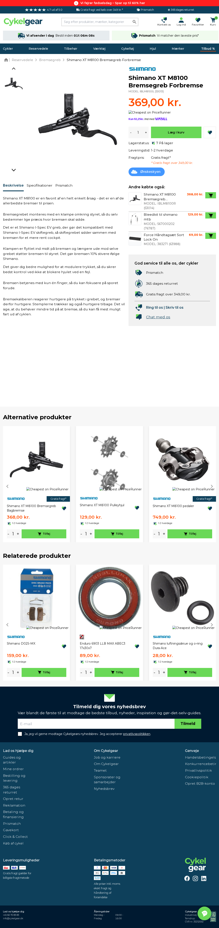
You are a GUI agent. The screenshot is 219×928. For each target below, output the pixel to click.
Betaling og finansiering (13, 814)
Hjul (153, 49)
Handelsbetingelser (200, 757)
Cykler (8, 49)
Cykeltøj (127, 49)
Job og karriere (107, 757)
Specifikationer (39, 185)
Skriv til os (174, 307)
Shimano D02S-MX (21, 643)
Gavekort (11, 830)
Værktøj (99, 49)
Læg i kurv (176, 132)
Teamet (100, 770)
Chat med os (158, 317)
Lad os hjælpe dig (18, 751)
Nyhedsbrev (104, 789)
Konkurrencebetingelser (200, 764)
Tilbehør (70, 49)
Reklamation (14, 805)
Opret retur (13, 799)
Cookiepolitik (196, 777)
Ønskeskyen (150, 172)
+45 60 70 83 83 (11, 915)
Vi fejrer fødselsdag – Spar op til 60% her (112, 3)
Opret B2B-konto (200, 783)
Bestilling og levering (14, 778)
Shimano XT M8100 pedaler (173, 506)
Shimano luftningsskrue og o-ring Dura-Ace (178, 646)
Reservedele (38, 49)
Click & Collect (15, 837)
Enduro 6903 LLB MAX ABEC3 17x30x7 (102, 646)
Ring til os (154, 307)
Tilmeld (188, 723)
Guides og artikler (12, 760)
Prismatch (64, 185)
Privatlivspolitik (198, 770)
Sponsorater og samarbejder (107, 779)
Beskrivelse (13, 185)
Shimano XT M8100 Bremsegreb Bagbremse (31, 508)
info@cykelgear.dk (13, 918)
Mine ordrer (13, 769)
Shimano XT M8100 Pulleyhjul (102, 505)
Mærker (178, 49)
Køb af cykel (13, 843)
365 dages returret (11, 789)
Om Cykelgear (106, 751)
